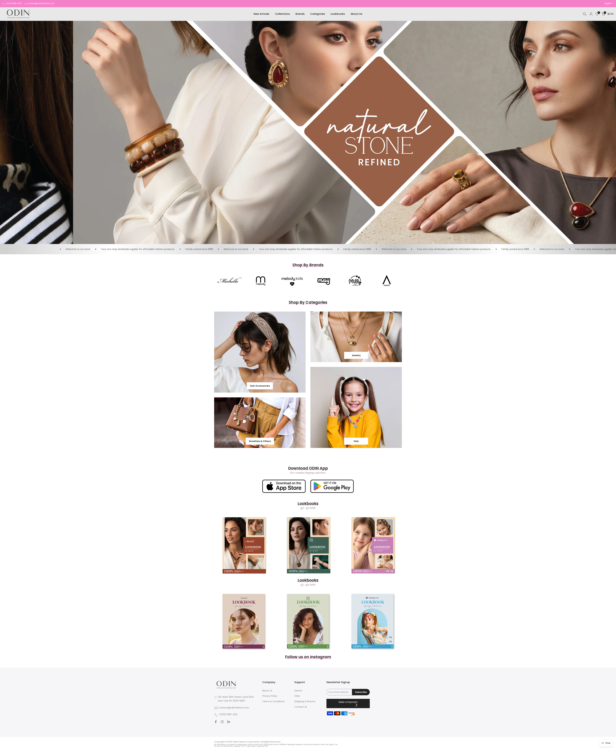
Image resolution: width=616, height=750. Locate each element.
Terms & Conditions (273, 701)
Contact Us (300, 706)
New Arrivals (261, 14)
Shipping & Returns (304, 701)
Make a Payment (348, 702)
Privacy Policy (269, 696)
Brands (300, 14)
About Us (356, 14)
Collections (282, 14)
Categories (317, 14)
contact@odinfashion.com (41, 3)
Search (298, 690)
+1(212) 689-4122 (13, 3)
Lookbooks (338, 14)
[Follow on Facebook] (215, 722)
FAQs (297, 696)
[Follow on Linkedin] (228, 722)
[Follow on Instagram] (222, 722)
